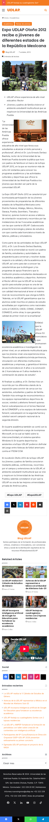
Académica (14, 18)
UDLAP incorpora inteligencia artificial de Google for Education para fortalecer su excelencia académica (12, 618)
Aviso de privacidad (36, 796)
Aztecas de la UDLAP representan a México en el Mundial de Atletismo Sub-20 (36, 584)
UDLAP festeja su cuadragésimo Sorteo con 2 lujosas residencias (36, 614)
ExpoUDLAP (35, 495)
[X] (13, 504)
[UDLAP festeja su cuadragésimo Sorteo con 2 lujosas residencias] (36, 602)
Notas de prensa (23, 24)
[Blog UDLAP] (13, 10)
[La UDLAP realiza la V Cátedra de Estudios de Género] (12, 572)
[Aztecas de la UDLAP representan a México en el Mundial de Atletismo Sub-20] (36, 572)
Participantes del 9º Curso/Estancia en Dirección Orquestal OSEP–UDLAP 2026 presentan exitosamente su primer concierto (25, 737)
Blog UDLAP (10, 52)
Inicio (6, 18)
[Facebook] (7, 504)
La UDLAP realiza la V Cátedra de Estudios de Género (12, 583)
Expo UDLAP (15, 495)
